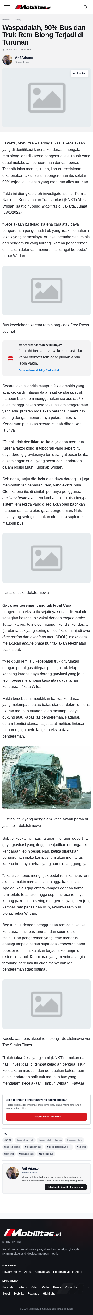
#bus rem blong (12, 1147)
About (28, 1271)
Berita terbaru (27, 370)
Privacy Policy (11, 1271)
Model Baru (72, 1287)
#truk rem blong (74, 1140)
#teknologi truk (26, 1154)
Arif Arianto (24, 58)
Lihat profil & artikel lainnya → (65, 1187)
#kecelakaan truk (25, 1140)
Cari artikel (52, 370)
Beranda (6, 20)
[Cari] (85, 7)
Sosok (6, 1293)
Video (34, 1287)
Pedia (46, 1287)
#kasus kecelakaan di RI (59, 1147)
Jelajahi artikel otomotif (46, 1116)
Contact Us (42, 1271)
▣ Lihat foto (79, 73)
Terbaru (22, 1287)
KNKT (70, 200)
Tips (86, 1287)
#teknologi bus (46, 1154)
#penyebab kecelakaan (50, 1140)
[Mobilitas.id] (46, 7)
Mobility (17, 20)
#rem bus (81, 1147)
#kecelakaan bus (33, 1147)
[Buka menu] (7, 7)
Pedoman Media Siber (67, 1271)
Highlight (49, 1293)
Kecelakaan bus (16, 1039)
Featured (33, 1293)
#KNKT (7, 1140)
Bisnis (57, 1287)
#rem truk (9, 1154)
